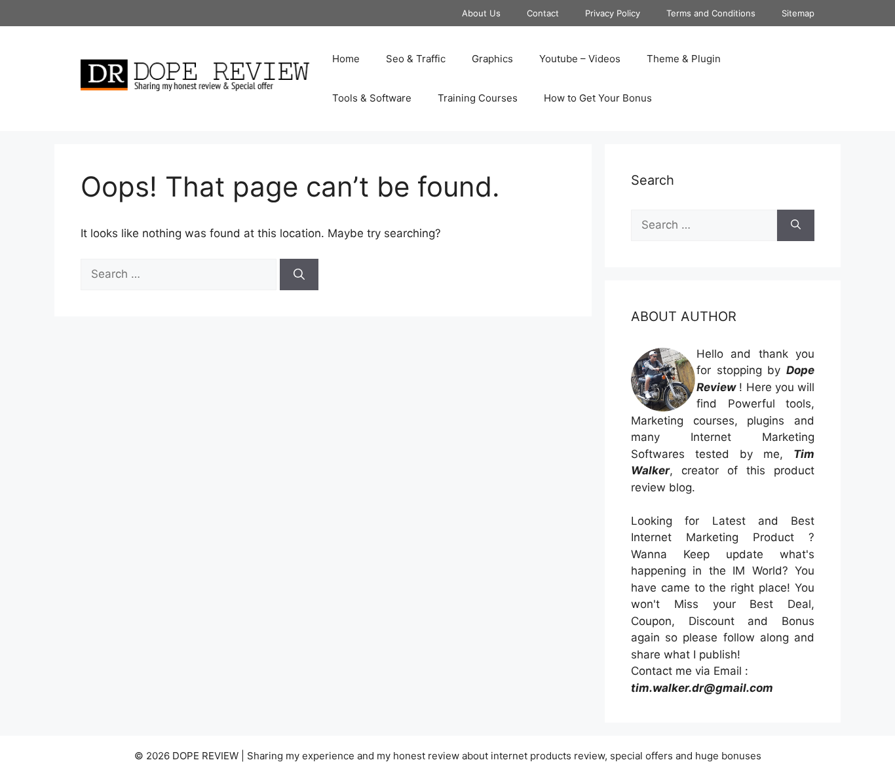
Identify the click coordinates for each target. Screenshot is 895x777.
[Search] (299, 274)
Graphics (492, 58)
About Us (481, 13)
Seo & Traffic (416, 58)
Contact (543, 13)
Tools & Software (371, 98)
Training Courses (478, 98)
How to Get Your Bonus (598, 98)
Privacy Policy (612, 13)
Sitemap (798, 13)
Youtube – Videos (579, 58)
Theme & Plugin (684, 58)
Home (346, 58)
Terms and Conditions (710, 13)
